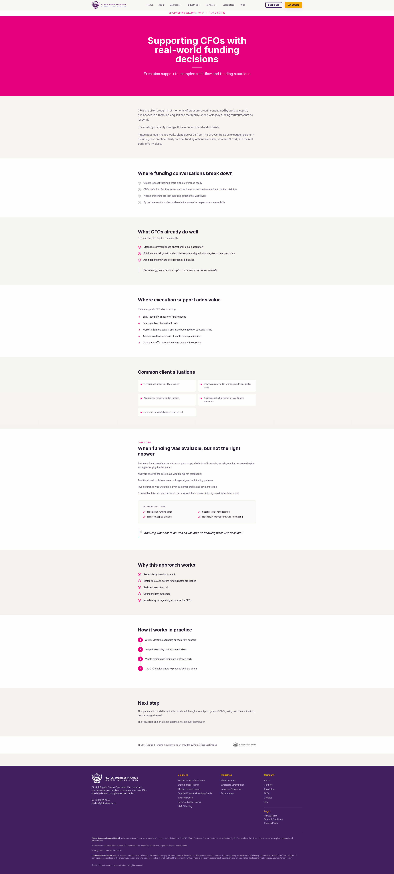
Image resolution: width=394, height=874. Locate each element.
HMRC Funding (185, 806)
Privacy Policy (270, 815)
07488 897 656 (102, 800)
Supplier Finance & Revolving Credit (195, 793)
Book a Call (273, 5)
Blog (266, 802)
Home (150, 5)
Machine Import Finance (189, 789)
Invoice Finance (185, 797)
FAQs (242, 5)
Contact (268, 797)
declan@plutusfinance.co (104, 803)
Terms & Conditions (273, 819)
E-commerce (227, 793)
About (161, 5)
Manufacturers (228, 780)
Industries (193, 5)
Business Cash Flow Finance (191, 780)
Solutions (175, 5)
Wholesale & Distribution (232, 785)
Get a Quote (293, 5)
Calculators (228, 5)
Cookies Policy (271, 823)
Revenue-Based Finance (189, 802)
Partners (210, 5)
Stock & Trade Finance (188, 785)
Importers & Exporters (231, 789)
